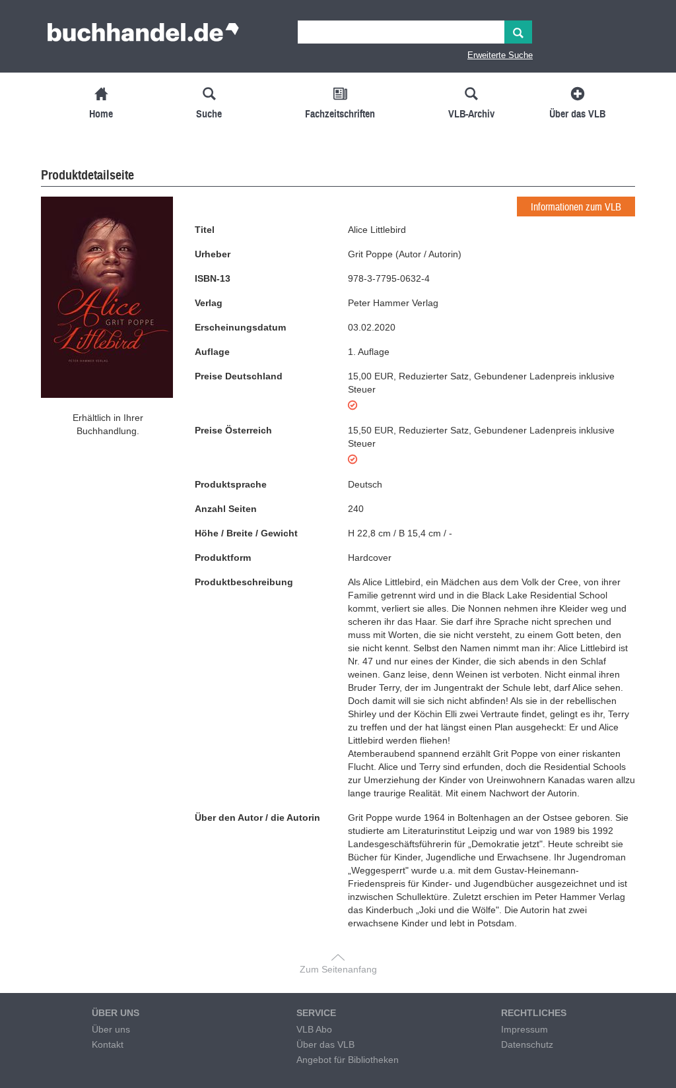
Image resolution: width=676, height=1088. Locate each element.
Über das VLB (325, 1044)
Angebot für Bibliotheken (347, 1059)
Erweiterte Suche (500, 55)
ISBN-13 (212, 278)
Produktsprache (231, 484)
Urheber (212, 254)
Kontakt (107, 1044)
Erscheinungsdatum (240, 327)
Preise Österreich (233, 430)
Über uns (111, 1029)
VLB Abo (314, 1029)
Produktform (223, 557)
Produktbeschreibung (244, 582)
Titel (205, 229)
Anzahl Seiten (226, 508)
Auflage (212, 351)
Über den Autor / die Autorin (257, 817)
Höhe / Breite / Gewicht (246, 533)
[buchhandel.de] (143, 36)
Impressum (524, 1029)
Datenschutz (527, 1044)
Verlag (208, 303)
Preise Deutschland (239, 376)
